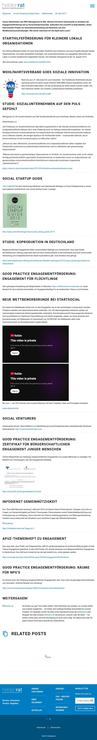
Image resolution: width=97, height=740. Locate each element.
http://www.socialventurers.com (28, 429)
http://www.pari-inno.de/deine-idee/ (36, 94)
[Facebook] (47, 719)
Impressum (41, 727)
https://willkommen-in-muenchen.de (67, 286)
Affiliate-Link (49, 615)
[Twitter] (50, 719)
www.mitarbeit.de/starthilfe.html (37, 62)
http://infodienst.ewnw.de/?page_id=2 (18, 528)
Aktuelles (36, 710)
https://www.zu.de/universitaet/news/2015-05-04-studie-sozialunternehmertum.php (37, 168)
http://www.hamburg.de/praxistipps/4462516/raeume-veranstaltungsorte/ (33, 588)
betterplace (82, 612)
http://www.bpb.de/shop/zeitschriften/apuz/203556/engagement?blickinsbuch (35, 557)
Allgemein (6, 13)
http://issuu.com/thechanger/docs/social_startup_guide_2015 (28, 232)
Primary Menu (92, 6)
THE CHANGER (8, 186)
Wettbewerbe (47, 13)
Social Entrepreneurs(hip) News (26, 13)
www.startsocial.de (10, 408)
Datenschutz (55, 727)
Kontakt (60, 689)
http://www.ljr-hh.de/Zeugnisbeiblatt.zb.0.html (21, 491)
